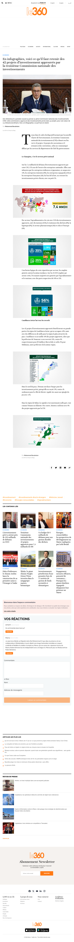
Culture (55, 46)
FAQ (39, 899)
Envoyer (47, 873)
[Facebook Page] (30, 891)
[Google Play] (43, 930)
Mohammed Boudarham (12, 126)
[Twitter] (33, 891)
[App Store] (30, 930)
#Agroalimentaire (44, 500)
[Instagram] (44, 891)
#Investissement (9, 497)
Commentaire (9, 660)
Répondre (9, 631)
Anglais (61, 3)
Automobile (5, 911)
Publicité (22, 901)
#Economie (7, 500)
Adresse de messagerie (13, 690)
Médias (62, 46)
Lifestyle (5, 916)
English (53, 3)
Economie (30, 46)
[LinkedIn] (41, 891)
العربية (69, 3)
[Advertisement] (37, 30)
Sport (68, 46)
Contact (40, 901)
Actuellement (6, 46)
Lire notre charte (10, 611)
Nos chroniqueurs (7, 918)
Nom (6, 682)
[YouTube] (37, 891)
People (4, 913)
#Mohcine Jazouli (56, 497)
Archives (22, 903)
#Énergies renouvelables (24, 500)
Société (38, 46)
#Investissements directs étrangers (32, 497)
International (47, 46)
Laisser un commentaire (37, 700)
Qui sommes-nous (24, 899)
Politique (22, 46)
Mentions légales (59, 901)
